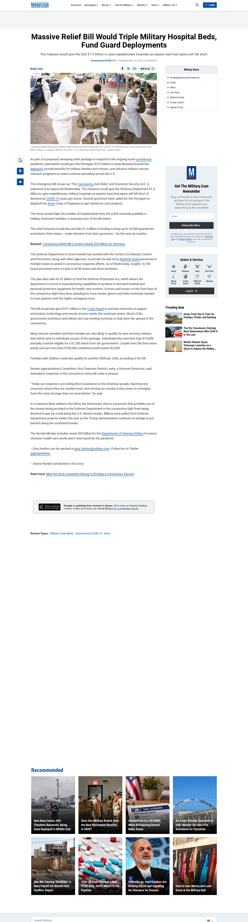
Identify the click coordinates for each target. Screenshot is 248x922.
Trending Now (174, 307)
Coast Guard (95, 308)
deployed (36, 169)
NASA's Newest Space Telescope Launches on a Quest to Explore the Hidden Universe (199, 345)
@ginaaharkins (40, 453)
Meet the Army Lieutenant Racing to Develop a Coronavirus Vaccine (90, 474)
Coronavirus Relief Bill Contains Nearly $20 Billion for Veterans (83, 244)
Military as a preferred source (122, 508)
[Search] (197, 5)
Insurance (76, 5)
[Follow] (20, 171)
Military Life (169, 5)
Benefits (141, 5)
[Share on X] (128, 68)
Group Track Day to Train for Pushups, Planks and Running (200, 316)
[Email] (134, 68)
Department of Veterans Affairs (123, 433)
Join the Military (123, 5)
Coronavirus (86, 184)
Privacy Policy (185, 239)
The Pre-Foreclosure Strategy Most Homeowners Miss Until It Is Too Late (200, 331)
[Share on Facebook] (122, 68)
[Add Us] (20, 160)
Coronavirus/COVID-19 (103, 60)
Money (105, 5)
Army (51, 203)
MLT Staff (38, 68)
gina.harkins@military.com (92, 448)
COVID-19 (52, 198)
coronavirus (143, 159)
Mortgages (90, 5)
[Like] (20, 182)
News (154, 5)
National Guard (130, 259)
